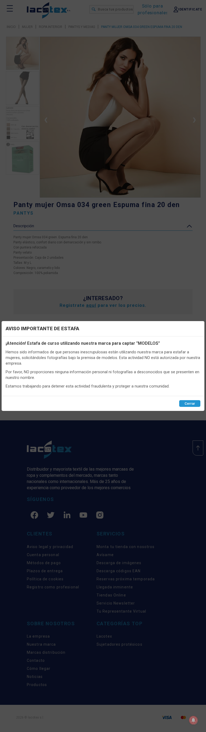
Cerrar (190, 403)
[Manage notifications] (193, 720)
